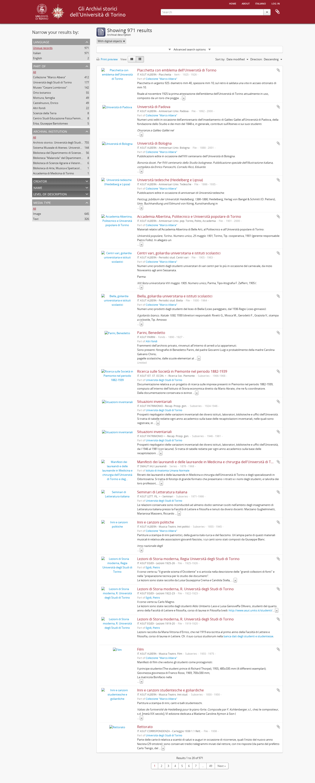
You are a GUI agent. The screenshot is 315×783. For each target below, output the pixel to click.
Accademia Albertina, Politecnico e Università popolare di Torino (189, 216)
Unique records (42, 48)
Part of (39, 66)
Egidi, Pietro (153, 567)
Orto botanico (42, 93)
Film (140, 649)
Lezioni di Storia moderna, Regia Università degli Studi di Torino (188, 558)
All (34, 72)
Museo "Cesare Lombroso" (50, 87)
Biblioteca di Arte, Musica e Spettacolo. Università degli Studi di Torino (77, 168)
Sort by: (220, 59)
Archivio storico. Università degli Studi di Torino (63, 142)
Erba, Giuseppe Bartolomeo (50, 123)
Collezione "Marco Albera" (49, 77)
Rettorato (145, 726)
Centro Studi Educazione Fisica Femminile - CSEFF (64, 118)
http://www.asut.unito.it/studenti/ (250, 610)
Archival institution (50, 131)
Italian (37, 53)
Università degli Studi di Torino (52, 82)
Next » (222, 766)
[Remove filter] (124, 41)
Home (232, 3)
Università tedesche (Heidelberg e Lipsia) (170, 180)
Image (37, 214)
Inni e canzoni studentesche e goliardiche (170, 690)
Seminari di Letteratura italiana (162, 492)
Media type (42, 202)
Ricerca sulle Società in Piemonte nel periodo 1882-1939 (182, 371)
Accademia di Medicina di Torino (53, 173)
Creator (40, 181)
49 (210, 766)
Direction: (256, 59)
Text (36, 219)
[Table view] (140, 59)
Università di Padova (153, 106)
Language (41, 41)
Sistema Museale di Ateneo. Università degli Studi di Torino (70, 148)
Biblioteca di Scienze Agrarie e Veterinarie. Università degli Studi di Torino (79, 163)
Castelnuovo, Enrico (45, 103)
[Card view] (132, 59)
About (246, 3)
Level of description (50, 194)
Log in (276, 3)
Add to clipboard (278, 70)
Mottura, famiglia (44, 98)
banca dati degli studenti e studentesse (248, 636)
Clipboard (277, 11)
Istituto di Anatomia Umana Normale (167, 470)
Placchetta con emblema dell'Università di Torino (176, 70)
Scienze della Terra (44, 113)
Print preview (109, 59)
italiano (260, 3)
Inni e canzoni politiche (155, 522)
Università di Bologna (154, 143)
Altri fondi (39, 108)
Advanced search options (189, 49)
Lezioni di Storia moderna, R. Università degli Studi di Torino (185, 589)
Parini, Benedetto (151, 332)
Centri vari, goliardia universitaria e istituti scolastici (178, 253)
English (37, 58)
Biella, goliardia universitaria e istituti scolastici (174, 296)
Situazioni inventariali (154, 401)
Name (37, 187)
